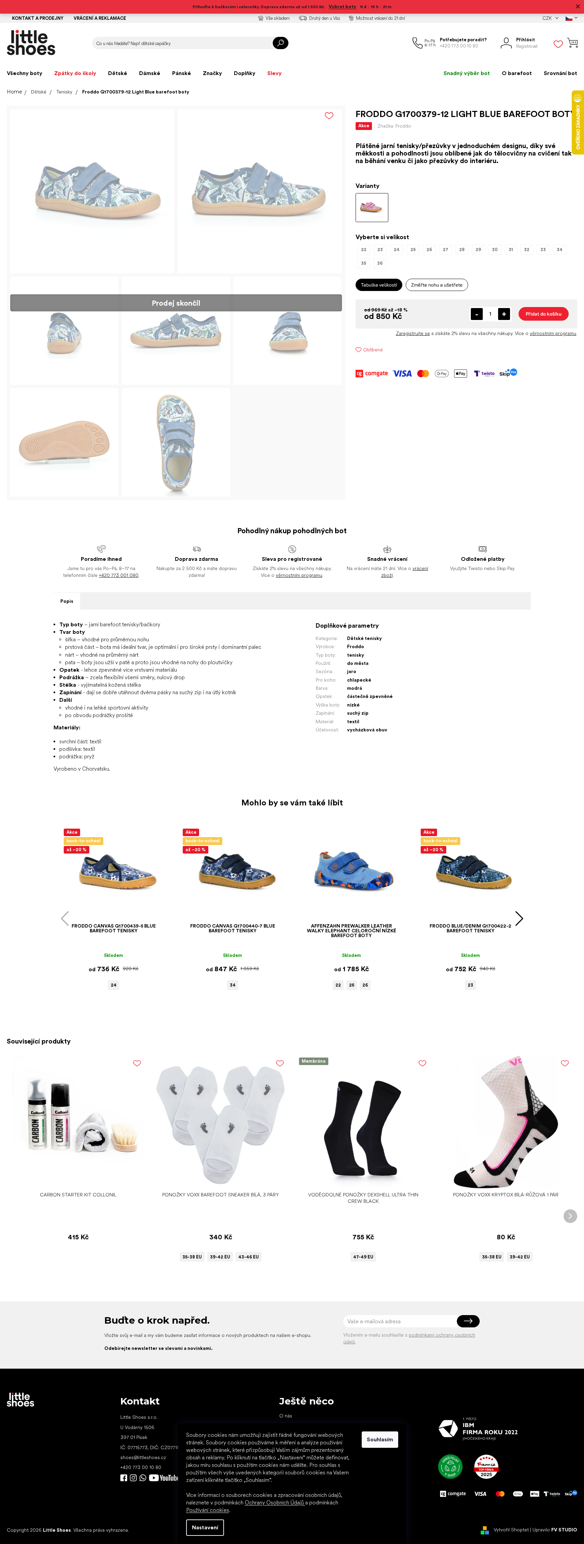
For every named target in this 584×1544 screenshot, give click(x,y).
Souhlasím (380, 1439)
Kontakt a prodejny (37, 18)
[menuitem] (24, 73)
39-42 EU (220, 1256)
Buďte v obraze (123, 1477)
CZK (547, 18)
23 (470, 985)
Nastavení (205, 1527)
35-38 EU (192, 1256)
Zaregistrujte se (413, 333)
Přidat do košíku (543, 314)
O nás (285, 1415)
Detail (217, 1178)
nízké (353, 705)
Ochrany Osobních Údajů (275, 1502)
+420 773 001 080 (118, 575)
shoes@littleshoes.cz (143, 1457)
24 (114, 985)
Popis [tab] (66, 601)
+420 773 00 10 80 (140, 1467)
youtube (164, 1477)
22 (338, 985)
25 (351, 985)
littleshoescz (133, 1477)
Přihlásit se (468, 1321)
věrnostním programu (553, 333)
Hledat (280, 43)
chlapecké (359, 680)
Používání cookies (207, 1510)
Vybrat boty (342, 6)
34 (233, 985)
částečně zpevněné (370, 696)
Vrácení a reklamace (100, 18)
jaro (351, 671)
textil (353, 721)
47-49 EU (363, 1256)
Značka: (394, 126)
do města (358, 663)
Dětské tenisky (364, 638)
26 (365, 985)
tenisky (355, 655)
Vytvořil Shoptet (511, 1529)
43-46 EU (248, 1256)
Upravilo (555, 1529)
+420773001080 (144, 1477)
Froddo (355, 646)
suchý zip (358, 713)
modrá (354, 688)
